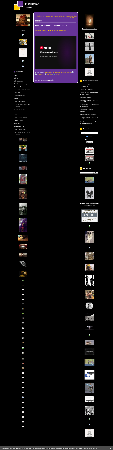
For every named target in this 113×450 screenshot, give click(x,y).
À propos (23, 30)
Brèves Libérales (18, 81)
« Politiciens (40, 16)
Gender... (16, 98)
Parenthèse (17, 123)
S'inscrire (90, 136)
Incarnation (32, 4)
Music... (16, 114)
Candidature (90, 89)
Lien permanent (56, 72)
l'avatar (82, 97)
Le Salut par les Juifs (19, 109)
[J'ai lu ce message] (111, 448)
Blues (15, 75)
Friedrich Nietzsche (19, 95)
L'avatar (82, 84)
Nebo (81, 117)
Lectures (16, 112)
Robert (82, 121)
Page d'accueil (49, 16)
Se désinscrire (91, 139)
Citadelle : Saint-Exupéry (20, 84)
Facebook (57, 74)
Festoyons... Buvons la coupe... (22, 89)
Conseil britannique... (91, 114)
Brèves (16, 78)
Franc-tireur (17, 92)
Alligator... (88, 97)
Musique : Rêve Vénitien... (21, 117)
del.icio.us (40, 74)
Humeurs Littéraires (19, 101)
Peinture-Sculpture (19, 126)
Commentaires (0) (66, 72)
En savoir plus (93, 448)
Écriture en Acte (18, 87)
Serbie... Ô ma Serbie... (20, 129)
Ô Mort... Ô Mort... (19, 120)
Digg (50, 74)
